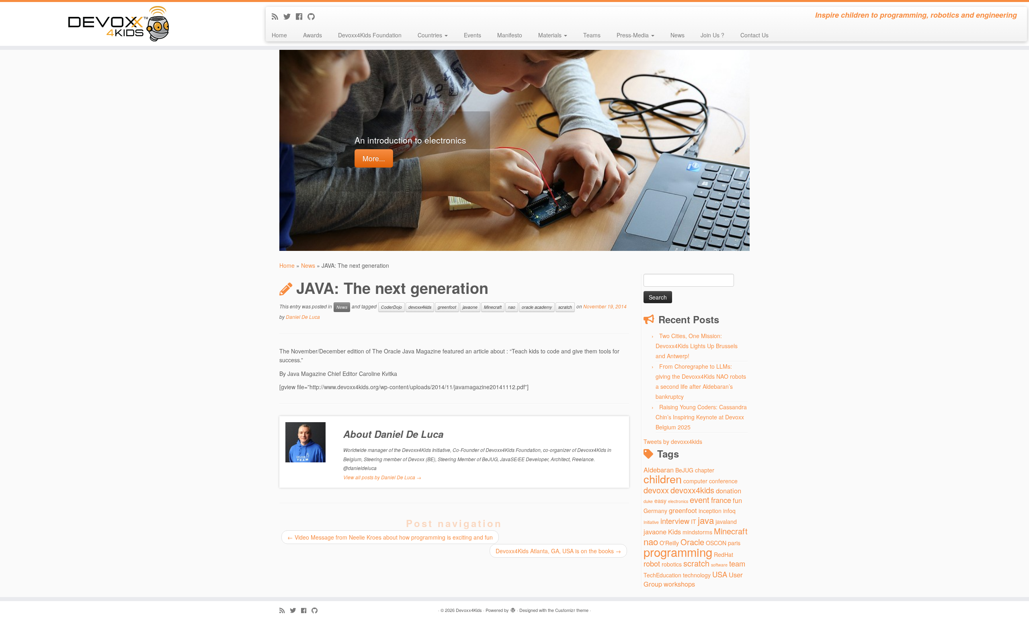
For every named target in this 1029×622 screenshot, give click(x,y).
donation (728, 490)
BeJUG (684, 470)
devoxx (656, 490)
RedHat (723, 554)
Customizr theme (571, 610)
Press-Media (633, 35)
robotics (672, 564)
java (706, 519)
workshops (679, 584)
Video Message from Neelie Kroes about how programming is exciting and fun (390, 537)
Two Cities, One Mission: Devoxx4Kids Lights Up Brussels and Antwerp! (697, 346)
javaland (726, 521)
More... (374, 158)
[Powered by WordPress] (513, 608)
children (663, 479)
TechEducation (662, 575)
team (737, 563)
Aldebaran (659, 469)
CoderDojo (391, 307)
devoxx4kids (419, 307)
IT (693, 521)
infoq (729, 511)
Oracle (692, 542)
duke (648, 501)
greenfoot (447, 307)
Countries (431, 35)
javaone (470, 307)
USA (719, 574)
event (699, 499)
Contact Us (754, 35)
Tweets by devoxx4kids (673, 441)
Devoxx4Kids (469, 610)
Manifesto (509, 35)
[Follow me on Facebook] (301, 16)
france (721, 500)
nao (511, 307)
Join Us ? (712, 35)
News (677, 35)
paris (734, 543)
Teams (592, 35)
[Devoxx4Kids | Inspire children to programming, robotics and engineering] (119, 23)
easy (660, 501)
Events (472, 35)
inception (710, 511)
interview (674, 520)
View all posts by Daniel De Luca (382, 477)
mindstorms (697, 532)
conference (723, 481)
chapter (704, 470)
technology (697, 575)
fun (737, 500)
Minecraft (493, 307)
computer (695, 481)
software (719, 565)
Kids (674, 531)
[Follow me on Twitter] (289, 16)
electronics (678, 501)
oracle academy (537, 307)
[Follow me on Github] (313, 16)
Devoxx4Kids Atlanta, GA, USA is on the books (558, 551)
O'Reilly (669, 543)
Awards (312, 35)
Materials (550, 35)
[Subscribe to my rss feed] (277, 16)
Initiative (651, 522)
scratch (565, 307)
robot (652, 563)
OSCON (716, 543)
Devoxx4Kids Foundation (370, 35)
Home (279, 35)
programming (678, 551)
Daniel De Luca (303, 316)
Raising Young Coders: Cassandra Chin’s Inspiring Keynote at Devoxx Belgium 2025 (701, 417)
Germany (655, 511)
